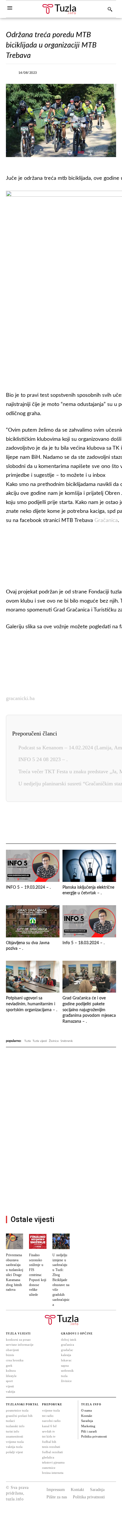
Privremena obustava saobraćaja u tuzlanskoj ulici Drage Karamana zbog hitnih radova (14, 1273)
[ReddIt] (93, 823)
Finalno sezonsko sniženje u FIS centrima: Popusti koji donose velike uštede (37, 1275)
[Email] (107, 823)
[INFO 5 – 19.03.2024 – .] (33, 866)
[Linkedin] (66, 823)
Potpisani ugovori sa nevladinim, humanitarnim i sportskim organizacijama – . (31, 1004)
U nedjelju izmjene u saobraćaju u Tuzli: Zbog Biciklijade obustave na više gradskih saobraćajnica (61, 1280)
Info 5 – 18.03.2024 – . (83, 943)
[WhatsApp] (96, 74)
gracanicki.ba (20, 698)
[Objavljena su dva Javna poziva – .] (33, 921)
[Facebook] (55, 74)
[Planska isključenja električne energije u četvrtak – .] (89, 866)
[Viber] (82, 74)
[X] (69, 74)
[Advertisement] (61, 1153)
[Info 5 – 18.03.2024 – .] (89, 921)
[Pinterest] (80, 823)
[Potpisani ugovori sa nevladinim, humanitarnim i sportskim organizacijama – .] (33, 977)
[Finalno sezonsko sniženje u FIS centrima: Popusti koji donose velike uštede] (37, 1241)
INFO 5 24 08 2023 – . (43, 759)
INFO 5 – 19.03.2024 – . (28, 887)
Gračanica (106, 520)
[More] (110, 74)
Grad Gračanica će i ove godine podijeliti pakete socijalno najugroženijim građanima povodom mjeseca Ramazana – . (89, 1009)
